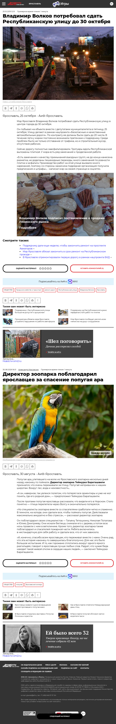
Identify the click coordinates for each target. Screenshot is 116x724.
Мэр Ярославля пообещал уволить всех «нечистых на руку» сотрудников (88, 320)
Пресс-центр (50, 665)
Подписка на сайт (69, 668)
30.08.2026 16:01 (9, 370)
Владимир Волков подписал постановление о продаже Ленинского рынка (62, 219)
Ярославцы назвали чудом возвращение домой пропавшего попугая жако (33, 606)
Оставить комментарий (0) (92, 268)
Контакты (84, 668)
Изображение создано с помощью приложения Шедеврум (29, 460)
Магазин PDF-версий (79, 665)
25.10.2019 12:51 (9, 11)
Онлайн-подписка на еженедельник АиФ (39, 668)
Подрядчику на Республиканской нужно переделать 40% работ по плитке (88, 311)
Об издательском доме (31, 665)
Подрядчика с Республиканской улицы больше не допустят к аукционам (32, 311)
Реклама (63, 665)
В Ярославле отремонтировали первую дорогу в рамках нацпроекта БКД (66, 257)
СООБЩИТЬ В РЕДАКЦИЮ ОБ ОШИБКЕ (36, 671)
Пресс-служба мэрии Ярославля (17, 102)
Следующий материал (60, 716)
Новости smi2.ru (12, 361)
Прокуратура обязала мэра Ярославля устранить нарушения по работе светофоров (35, 320)
